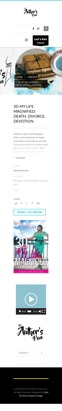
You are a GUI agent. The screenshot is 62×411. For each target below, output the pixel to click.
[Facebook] (33, 28)
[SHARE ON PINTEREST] (32, 203)
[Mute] (40, 311)
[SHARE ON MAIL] (38, 203)
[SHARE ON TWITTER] (16, 203)
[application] (31, 299)
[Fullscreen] (43, 311)
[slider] (29, 311)
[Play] (20, 311)
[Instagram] (38, 28)
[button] (31, 299)
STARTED (40, 40)
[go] (42, 353)
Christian (18, 180)
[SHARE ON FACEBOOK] (21, 203)
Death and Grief (30, 180)
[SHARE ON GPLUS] (27, 203)
